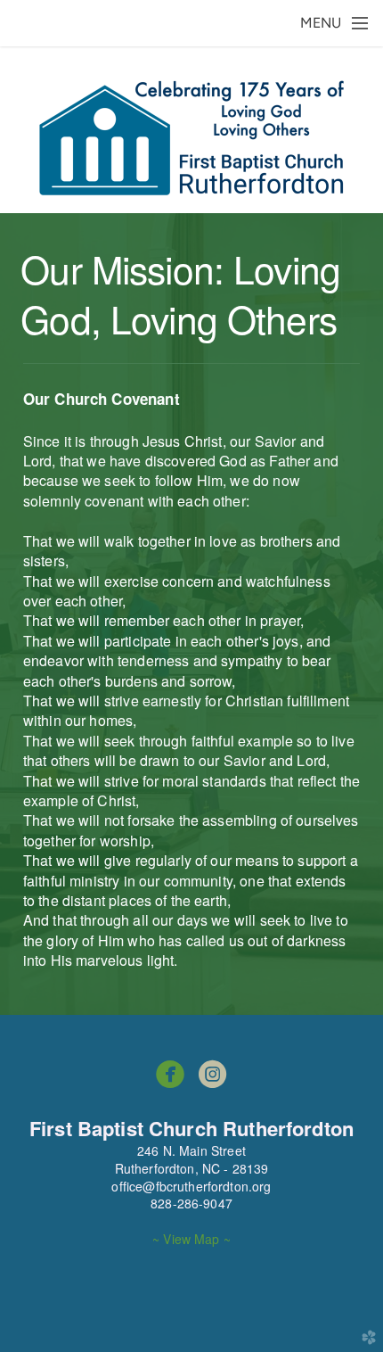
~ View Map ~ (191, 1239)
